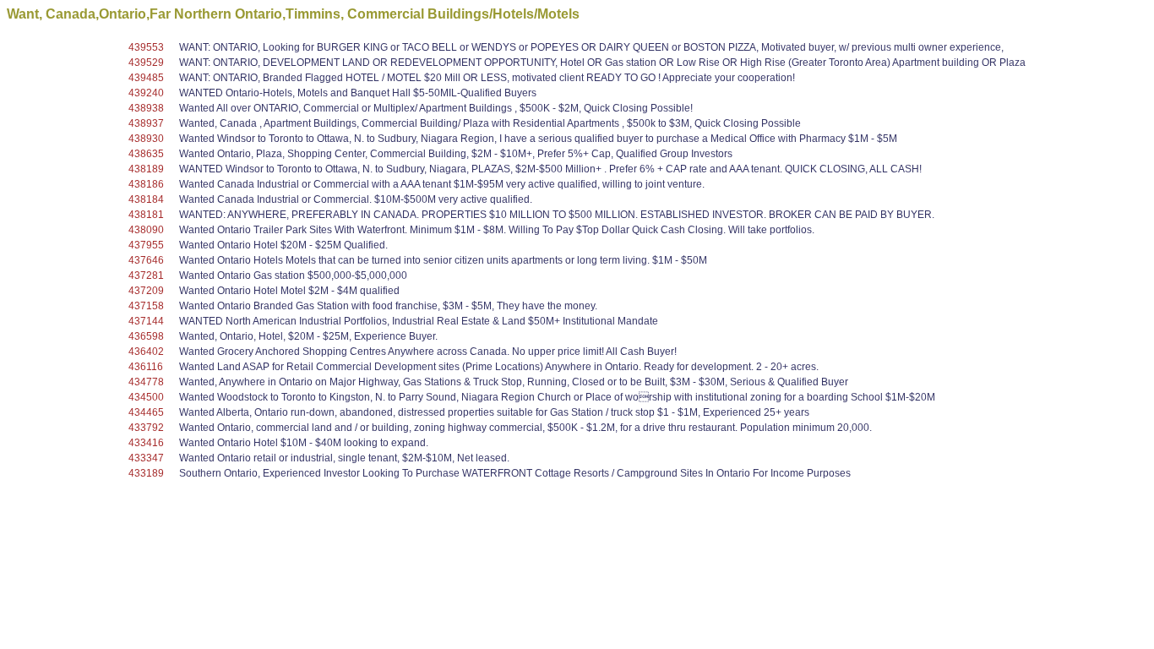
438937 (146, 123)
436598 (146, 336)
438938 (146, 108)
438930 (146, 139)
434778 (146, 382)
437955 (146, 245)
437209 (146, 291)
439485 (146, 78)
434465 (146, 412)
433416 (146, 443)
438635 (146, 154)
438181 (146, 215)
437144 (146, 321)
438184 (146, 199)
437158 (146, 306)
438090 (146, 230)
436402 (146, 351)
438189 (146, 169)
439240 (146, 93)
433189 (146, 473)
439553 (146, 47)
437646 (146, 260)
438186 (146, 184)
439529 (146, 62)
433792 (146, 428)
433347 (146, 458)
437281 (146, 275)
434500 (146, 397)
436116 (145, 367)
